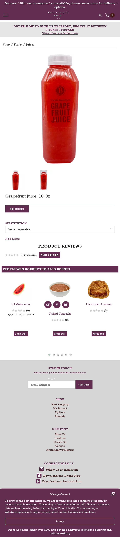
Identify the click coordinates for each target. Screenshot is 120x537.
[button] (113, 494)
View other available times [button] (60, 33)
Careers (60, 445)
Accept (60, 521)
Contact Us (60, 442)
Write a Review (50, 254)
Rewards (60, 416)
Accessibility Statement (60, 449)
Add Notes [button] (12, 239)
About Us (60, 434)
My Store (60, 412)
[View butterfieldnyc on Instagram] (58, 470)
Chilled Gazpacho (60, 313)
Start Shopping (60, 404)
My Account (60, 408)
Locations (60, 438)
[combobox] (60, 229)
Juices (30, 44)
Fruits (18, 44)
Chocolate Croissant (99, 304)
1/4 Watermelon (21, 304)
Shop (6, 44)
